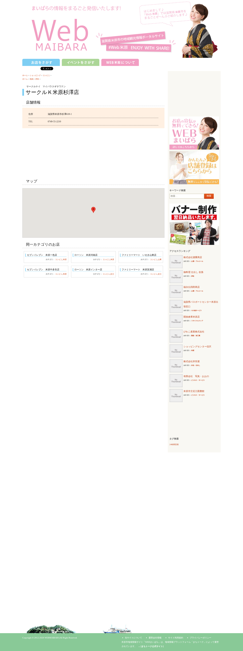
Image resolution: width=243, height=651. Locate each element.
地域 (31, 79)
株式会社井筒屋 (191, 361)
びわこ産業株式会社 (193, 331)
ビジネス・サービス (198, 380)
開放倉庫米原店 (191, 317)
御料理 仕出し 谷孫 (193, 272)
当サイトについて (133, 637)
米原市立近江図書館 (193, 391)
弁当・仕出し (195, 365)
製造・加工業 (195, 335)
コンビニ (46, 75)
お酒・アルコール (197, 261)
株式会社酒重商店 (192, 257)
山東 (160, 259)
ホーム (25, 75)
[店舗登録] (194, 167)
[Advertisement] (93, 151)
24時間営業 (174, 444)
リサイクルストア (197, 321)
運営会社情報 (155, 637)
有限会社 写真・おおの (196, 376)
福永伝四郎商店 (191, 287)
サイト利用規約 (175, 637)
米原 (65, 259)
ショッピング (35, 75)
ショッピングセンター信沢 (197, 346)
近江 (112, 274)
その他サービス (196, 310)
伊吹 (37, 79)
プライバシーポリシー (200, 637)
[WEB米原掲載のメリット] (194, 133)
